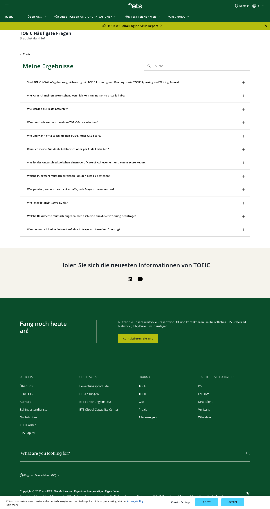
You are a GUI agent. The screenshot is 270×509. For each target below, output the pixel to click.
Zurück (27, 54)
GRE (141, 402)
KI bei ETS (26, 394)
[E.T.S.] (135, 5)
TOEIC (143, 394)
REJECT (207, 502)
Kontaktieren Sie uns (138, 338)
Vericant (204, 410)
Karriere (25, 402)
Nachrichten (28, 417)
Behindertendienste (33, 410)
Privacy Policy (135, 501)
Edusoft (203, 394)
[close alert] (266, 26)
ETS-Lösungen (89, 394)
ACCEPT (232, 502)
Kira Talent (205, 402)
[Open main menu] (6, 6)
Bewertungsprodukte (94, 386)
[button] (37, 17)
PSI (200, 386)
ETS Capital (27, 433)
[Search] (248, 453)
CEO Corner (28, 425)
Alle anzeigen (148, 417)
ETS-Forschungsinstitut (95, 402)
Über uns (26, 386)
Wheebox (204, 417)
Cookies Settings (180, 502)
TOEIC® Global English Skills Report (133, 26)
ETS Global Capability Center (98, 410)
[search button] (149, 66)
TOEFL (143, 386)
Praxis (143, 410)
